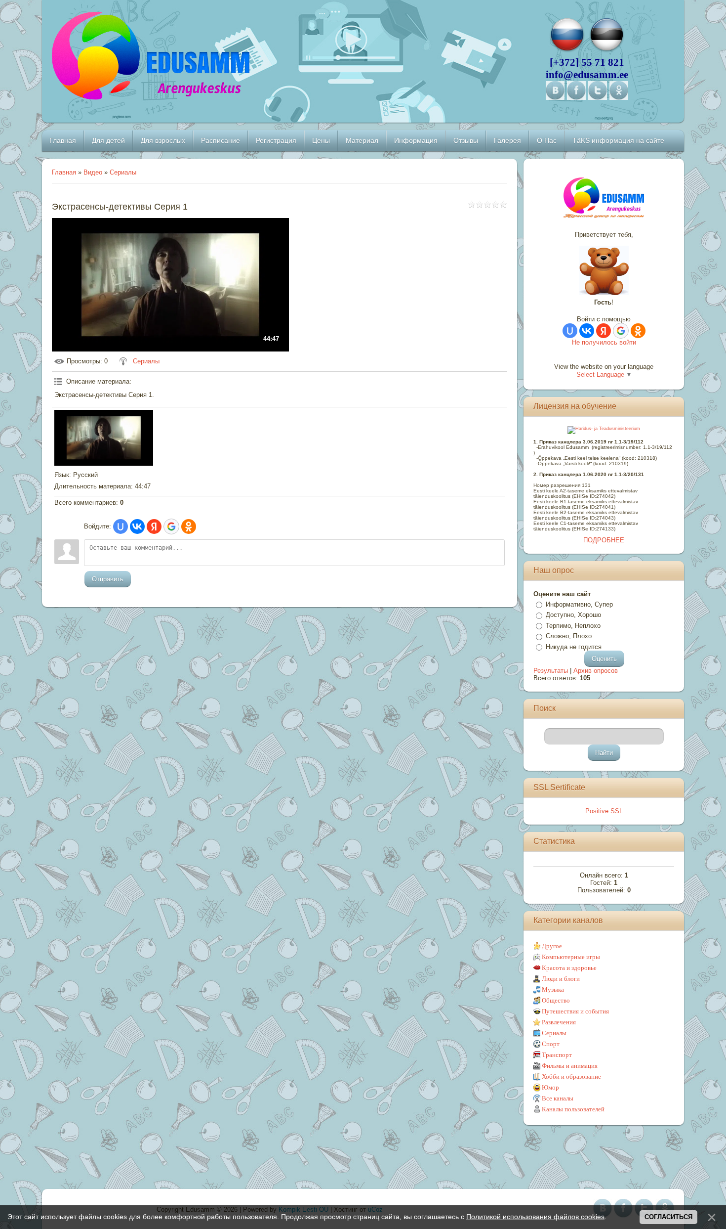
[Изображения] (103, 437)
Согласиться (668, 1217)
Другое (552, 946)
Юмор (550, 1087)
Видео (92, 172)
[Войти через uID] (120, 526)
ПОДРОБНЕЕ (603, 540)
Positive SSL (604, 811)
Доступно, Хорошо (573, 614)
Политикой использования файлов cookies (535, 1217)
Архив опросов (595, 670)
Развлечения (559, 1022)
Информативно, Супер (579, 604)
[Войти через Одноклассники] (188, 526)
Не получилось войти (604, 342)
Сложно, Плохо (569, 636)
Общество (556, 1000)
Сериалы (123, 172)
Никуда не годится (574, 647)
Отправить (107, 579)
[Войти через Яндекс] (154, 526)
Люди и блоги (561, 978)
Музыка (553, 989)
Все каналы (557, 1098)
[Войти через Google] (171, 526)
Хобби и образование (571, 1076)
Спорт (551, 1044)
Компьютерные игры (571, 957)
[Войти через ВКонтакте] (137, 526)
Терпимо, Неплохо (573, 625)
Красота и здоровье (569, 967)
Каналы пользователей (573, 1109)
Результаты (550, 670)
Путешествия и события (575, 1011)
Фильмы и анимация (570, 1065)
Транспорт (557, 1054)
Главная (64, 172)
